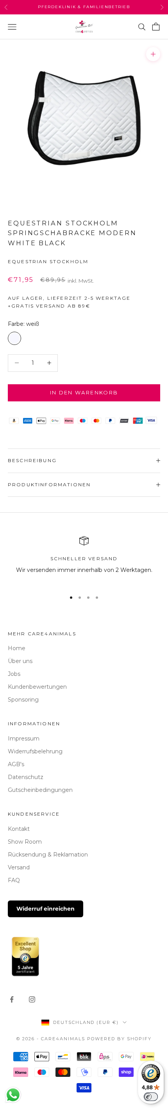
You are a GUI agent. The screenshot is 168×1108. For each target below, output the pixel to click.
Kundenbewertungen (37, 686)
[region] (84, 560)
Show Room (25, 841)
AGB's (16, 764)
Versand (19, 867)
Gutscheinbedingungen (40, 789)
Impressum (23, 738)
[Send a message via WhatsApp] (13, 1095)
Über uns (20, 661)
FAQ (14, 880)
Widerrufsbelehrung (35, 751)
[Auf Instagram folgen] (32, 999)
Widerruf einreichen (45, 908)
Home (16, 648)
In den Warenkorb (84, 392)
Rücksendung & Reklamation (48, 854)
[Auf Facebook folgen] (12, 999)
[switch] (151, 1096)
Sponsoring (23, 699)
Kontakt (19, 828)
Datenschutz (25, 777)
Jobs (14, 673)
